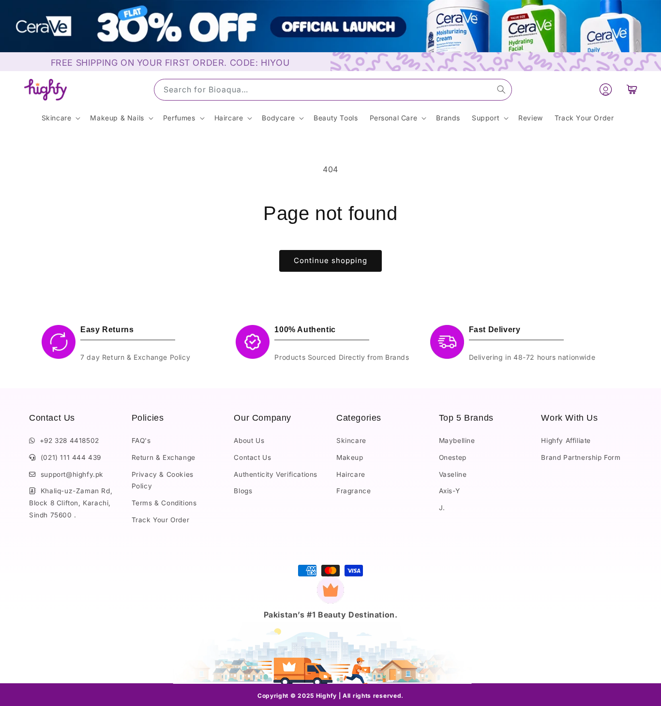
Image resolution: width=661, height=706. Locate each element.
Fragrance (353, 491)
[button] (632, 89)
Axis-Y (449, 491)
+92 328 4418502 (67, 441)
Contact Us (252, 458)
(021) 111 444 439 (68, 458)
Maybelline (457, 441)
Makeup (349, 458)
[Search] (501, 89)
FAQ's (141, 441)
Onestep (452, 458)
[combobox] (333, 90)
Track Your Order (161, 520)
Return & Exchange (163, 458)
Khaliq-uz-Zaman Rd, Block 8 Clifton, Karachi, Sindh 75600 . (70, 503)
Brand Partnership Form (580, 458)
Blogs (243, 491)
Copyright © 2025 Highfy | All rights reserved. (330, 695)
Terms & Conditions (164, 503)
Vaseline (453, 474)
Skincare (351, 441)
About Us (249, 441)
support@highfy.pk (70, 474)
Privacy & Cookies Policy (163, 480)
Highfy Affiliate (566, 441)
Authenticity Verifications (275, 474)
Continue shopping (330, 260)
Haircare (350, 474)
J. (442, 508)
